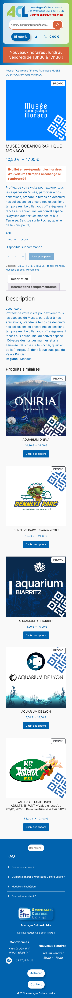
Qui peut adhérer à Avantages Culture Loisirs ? (38, 876)
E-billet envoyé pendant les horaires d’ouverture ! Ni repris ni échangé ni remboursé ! (35, 174)
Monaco (44, 70)
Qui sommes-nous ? (23, 867)
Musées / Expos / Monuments (22, 269)
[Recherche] (57, 25)
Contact (36, 984)
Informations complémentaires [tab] (34, 287)
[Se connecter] (36, 37)
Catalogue (22, 70)
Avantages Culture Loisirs (46, 7)
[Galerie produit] (36, 110)
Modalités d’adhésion (24, 886)
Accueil (10, 70)
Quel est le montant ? (24, 896)
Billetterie (20, 36)
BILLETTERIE (25, 265)
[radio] (12, 239)
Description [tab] (19, 279)
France (34, 70)
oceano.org (13, 308)
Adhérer (36, 973)
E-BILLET (39, 265)
